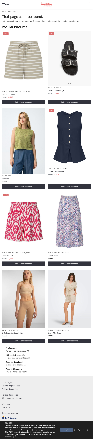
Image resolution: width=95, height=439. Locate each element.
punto (4, 176)
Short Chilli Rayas (8, 94)
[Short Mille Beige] (69, 299)
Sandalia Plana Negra (56, 91)
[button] (89, 4)
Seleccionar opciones (23, 102)
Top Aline (5, 179)
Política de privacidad (11, 386)
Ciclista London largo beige (12, 333)
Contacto (6, 407)
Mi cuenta (6, 404)
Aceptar (66, 430)
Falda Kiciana (53, 256)
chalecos (52, 168)
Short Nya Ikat (7, 256)
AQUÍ (13, 437)
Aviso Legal (7, 382)
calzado (51, 88)
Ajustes (81, 430)
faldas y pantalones (10, 91)
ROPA (28, 91)
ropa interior (12, 330)
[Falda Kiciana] (69, 222)
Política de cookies (10, 389)
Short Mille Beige (54, 333)
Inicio (4, 11)
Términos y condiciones (12, 398)
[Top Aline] (23, 141)
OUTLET (22, 91)
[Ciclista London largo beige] (23, 299)
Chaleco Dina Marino (56, 171)
